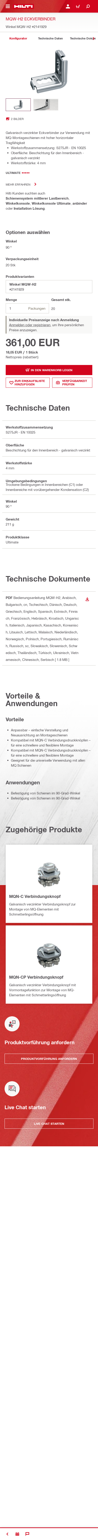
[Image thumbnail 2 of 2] (45, 104)
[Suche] (88, 6)
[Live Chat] (27, 1534)
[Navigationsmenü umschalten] (8, 6)
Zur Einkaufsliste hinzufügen (30, 382)
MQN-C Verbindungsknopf (35, 896)
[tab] (18, 38)
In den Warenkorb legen (51, 370)
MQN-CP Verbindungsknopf (36, 977)
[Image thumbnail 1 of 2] (18, 104)
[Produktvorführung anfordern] (17, 1534)
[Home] (23, 6)
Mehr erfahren (18, 184)
